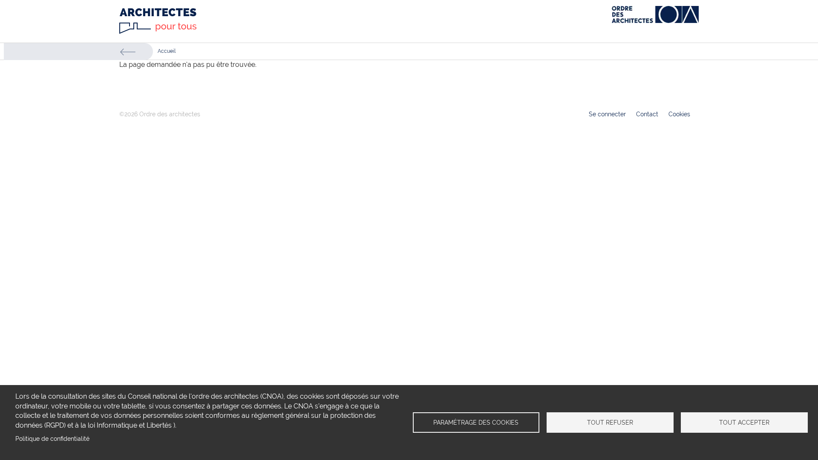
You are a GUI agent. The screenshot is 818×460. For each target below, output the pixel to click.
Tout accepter (744, 422)
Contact (647, 114)
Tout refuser (610, 422)
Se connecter (607, 114)
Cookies (679, 114)
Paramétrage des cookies (475, 422)
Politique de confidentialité (52, 438)
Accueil (167, 51)
